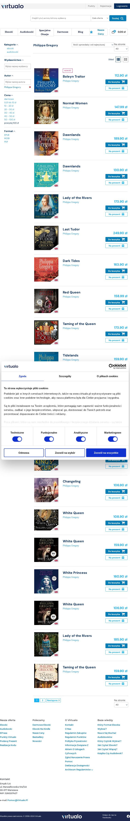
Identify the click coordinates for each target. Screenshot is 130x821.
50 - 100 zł (9, 119)
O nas (68, 729)
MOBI (7, 138)
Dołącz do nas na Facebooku (109, 816)
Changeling (72, 481)
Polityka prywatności (76, 741)
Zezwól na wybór (65, 452)
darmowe (62, 31)
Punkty (91, 6)
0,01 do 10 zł (10, 102)
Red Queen (71, 292)
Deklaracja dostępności (77, 765)
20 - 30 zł (9, 109)
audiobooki (12, 51)
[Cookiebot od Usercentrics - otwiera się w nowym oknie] (111, 366)
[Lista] (118, 59)
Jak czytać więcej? (107, 749)
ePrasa (3, 733)
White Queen (73, 513)
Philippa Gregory (12, 87)
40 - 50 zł (9, 116)
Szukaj (116, 18)
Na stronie (119, 44)
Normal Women (75, 103)
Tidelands (70, 355)
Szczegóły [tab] (65, 376)
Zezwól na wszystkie (106, 452)
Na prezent (115, 88)
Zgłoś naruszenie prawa (77, 757)
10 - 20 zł (8, 105)
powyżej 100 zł (11, 122)
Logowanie (122, 6)
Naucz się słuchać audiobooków (107, 735)
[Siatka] (125, 59)
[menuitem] (9, 32)
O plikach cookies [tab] (107, 376)
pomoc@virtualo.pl (17, 800)
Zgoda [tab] (22, 376)
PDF (6, 141)
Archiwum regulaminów (78, 769)
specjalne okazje (44, 32)
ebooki (10, 48)
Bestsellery (38, 737)
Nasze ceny (101, 31)
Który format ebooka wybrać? (109, 727)
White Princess (75, 573)
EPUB (6, 135)
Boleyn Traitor (74, 76)
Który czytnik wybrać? (109, 741)
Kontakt (69, 725)
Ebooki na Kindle (41, 729)
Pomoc (69, 761)
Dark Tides (71, 261)
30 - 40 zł (9, 112)
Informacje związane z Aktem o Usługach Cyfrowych (76, 749)
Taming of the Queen (79, 324)
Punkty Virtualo (8, 737)
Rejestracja (105, 6)
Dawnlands (71, 135)
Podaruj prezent (8, 741)
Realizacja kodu (8, 745)
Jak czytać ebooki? (107, 745)
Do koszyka (114, 81)
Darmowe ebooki (41, 725)
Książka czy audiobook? (110, 753)
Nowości (36, 741)
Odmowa (23, 452)
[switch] (49, 439)
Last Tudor (71, 229)
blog (80, 31)
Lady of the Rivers (77, 198)
